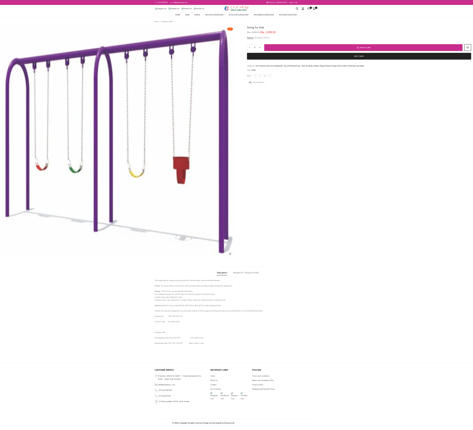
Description (222, 272)
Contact (213, 384)
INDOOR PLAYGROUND (214, 15)
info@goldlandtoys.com (180, 2)
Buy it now (359, 56)
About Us (214, 380)
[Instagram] (161, 8)
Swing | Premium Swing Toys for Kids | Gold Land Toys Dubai (342, 66)
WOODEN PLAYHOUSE (288, 15)
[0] (308, 8)
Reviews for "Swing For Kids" (246, 272)
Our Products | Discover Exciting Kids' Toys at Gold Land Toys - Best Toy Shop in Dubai (287, 66)
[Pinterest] (186, 8)
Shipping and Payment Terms (263, 389)
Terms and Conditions (261, 376)
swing (253, 70)
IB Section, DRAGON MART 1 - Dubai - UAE (283, 2)
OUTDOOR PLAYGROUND (238, 15)
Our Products (215, 389)
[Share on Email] (265, 76)
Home (157, 21)
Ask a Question (258, 82)
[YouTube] (199, 8)
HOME (177, 15)
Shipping (250, 37)
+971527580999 (162, 2)
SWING (197, 15)
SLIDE (187, 15)
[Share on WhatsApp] (270, 76)
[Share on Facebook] (255, 76)
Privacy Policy (257, 384)
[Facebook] (174, 8)
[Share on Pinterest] (260, 76)
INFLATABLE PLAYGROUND (264, 15)
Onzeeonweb (229, 423)
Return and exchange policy (263, 380)
